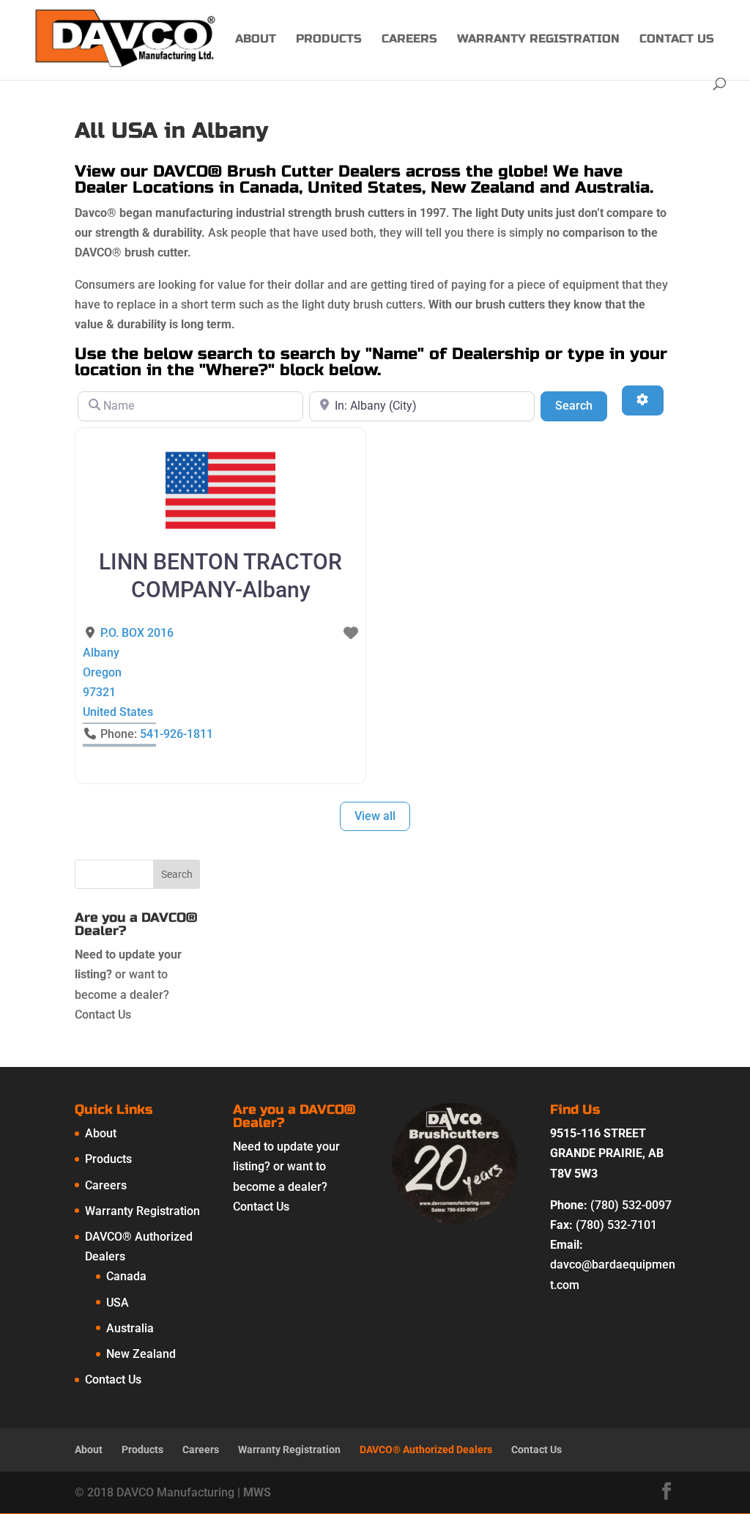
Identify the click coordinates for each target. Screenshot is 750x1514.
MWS (257, 1492)
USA (117, 1303)
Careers (409, 39)
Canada (126, 1276)
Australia (130, 1328)
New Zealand (141, 1354)
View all (375, 816)
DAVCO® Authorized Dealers (426, 1449)
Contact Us (676, 39)
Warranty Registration (538, 39)
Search (581, 405)
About (255, 39)
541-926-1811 (176, 734)
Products (329, 39)
